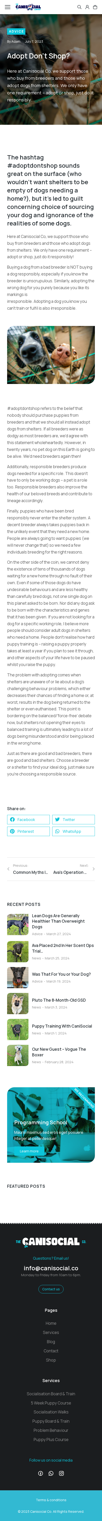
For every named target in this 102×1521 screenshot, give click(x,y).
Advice (16, 31)
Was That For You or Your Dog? (61, 974)
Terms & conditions (51, 1500)
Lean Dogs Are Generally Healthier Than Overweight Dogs (58, 921)
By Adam (13, 41)
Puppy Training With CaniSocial (62, 1026)
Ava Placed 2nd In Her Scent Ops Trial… (63, 948)
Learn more (29, 1151)
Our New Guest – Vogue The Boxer (59, 1052)
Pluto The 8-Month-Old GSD (59, 1000)
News (36, 958)
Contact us (51, 1289)
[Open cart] (95, 7)
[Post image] (17, 924)
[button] (28, 819)
